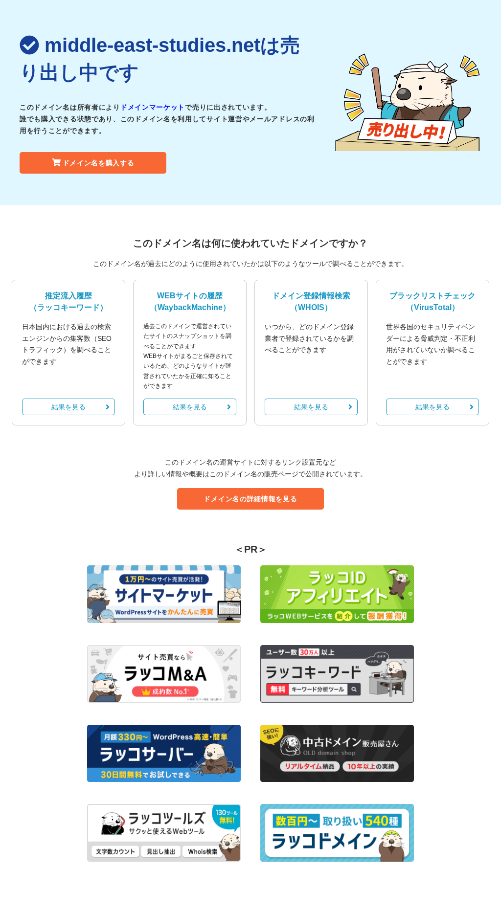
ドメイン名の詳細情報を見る (250, 499)
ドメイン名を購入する (99, 163)
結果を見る (68, 407)
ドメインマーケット (152, 107)
